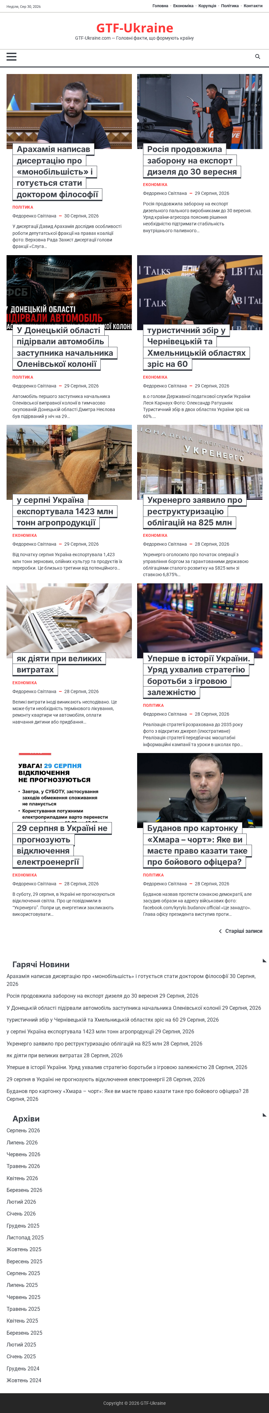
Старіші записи (243, 931)
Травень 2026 (23, 1166)
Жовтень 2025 (24, 1250)
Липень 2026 (22, 1143)
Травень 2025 (23, 1309)
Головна (160, 5)
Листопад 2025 (25, 1238)
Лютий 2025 (21, 1345)
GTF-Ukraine (134, 27)
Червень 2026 (23, 1155)
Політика (230, 5)
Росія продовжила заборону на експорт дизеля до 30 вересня (192, 160)
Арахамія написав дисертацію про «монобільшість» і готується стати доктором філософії (57, 171)
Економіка (183, 5)
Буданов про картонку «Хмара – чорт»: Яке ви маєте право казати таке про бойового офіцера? (124, 1091)
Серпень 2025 (23, 1273)
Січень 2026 (21, 1214)
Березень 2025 (24, 1333)
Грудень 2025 (23, 1226)
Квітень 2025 (22, 1321)
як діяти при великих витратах (44, 1056)
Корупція (207, 5)
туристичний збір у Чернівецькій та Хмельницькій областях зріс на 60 (92, 1020)
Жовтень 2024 (24, 1381)
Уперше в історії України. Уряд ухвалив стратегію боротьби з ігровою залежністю (107, 1067)
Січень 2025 (21, 1357)
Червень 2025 (23, 1297)
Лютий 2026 (21, 1202)
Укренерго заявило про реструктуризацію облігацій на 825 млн (194, 511)
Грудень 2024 (23, 1369)
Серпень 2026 (23, 1131)
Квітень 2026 (22, 1178)
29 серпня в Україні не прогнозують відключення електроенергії (86, 1080)
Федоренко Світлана (34, 215)
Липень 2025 (22, 1285)
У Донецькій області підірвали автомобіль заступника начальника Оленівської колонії (114, 1008)
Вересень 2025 (24, 1262)
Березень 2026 (24, 1190)
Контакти (253, 5)
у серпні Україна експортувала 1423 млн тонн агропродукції (65, 511)
